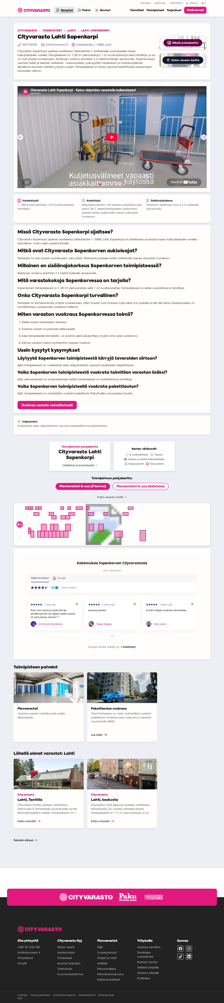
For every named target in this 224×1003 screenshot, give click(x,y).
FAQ (99, 947)
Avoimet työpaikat (68, 963)
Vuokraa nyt (195, 10)
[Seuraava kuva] (203, 137)
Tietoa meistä (65, 947)
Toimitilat (137, 10)
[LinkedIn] (189, 956)
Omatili (22, 963)
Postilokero (143, 978)
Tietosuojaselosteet (41, 995)
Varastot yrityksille (148, 973)
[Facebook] (180, 948)
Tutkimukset (64, 969)
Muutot (105, 10)
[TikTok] (180, 956)
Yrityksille (145, 3)
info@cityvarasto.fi (29, 953)
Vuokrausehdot (107, 953)
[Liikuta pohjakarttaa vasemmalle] (19, 524)
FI (205, 3)
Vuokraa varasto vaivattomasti (47, 405)
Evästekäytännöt (87, 995)
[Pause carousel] (112, 636)
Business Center (147, 962)
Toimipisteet (155, 10)
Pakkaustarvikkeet (108, 980)
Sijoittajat (160, 3)
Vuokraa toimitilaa (148, 947)
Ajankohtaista (66, 953)
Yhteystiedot (176, 3)
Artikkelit (102, 963)
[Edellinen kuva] (20, 137)
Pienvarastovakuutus (110, 974)
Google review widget (102, 646)
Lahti (71, 30)
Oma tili (194, 3)
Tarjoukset (174, 10)
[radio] (83, 486)
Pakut (86, 10)
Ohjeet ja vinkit (106, 958)
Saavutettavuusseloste (64, 995)
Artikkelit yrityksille (148, 967)
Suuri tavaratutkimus (70, 974)
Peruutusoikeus (106, 969)
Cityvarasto (27, 30)
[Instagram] (189, 948)
